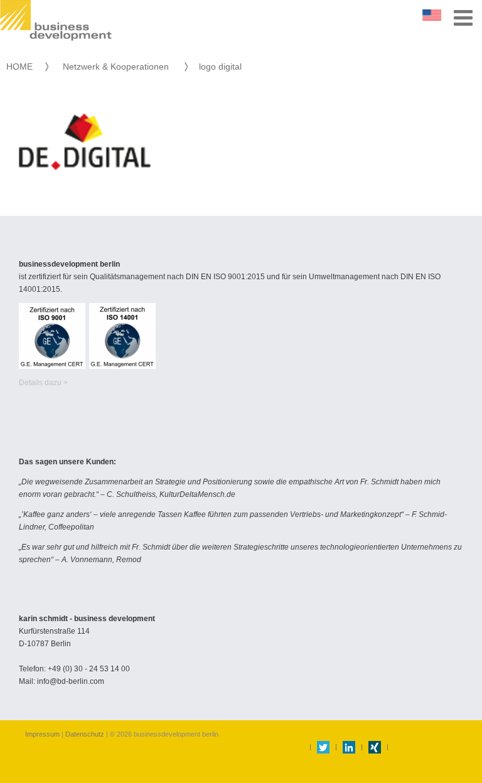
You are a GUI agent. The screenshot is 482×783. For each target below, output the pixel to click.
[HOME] (39, 66)
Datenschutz (84, 734)
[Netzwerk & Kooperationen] (177, 66)
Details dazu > (43, 382)
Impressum (43, 734)
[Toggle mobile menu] (465, 17)
